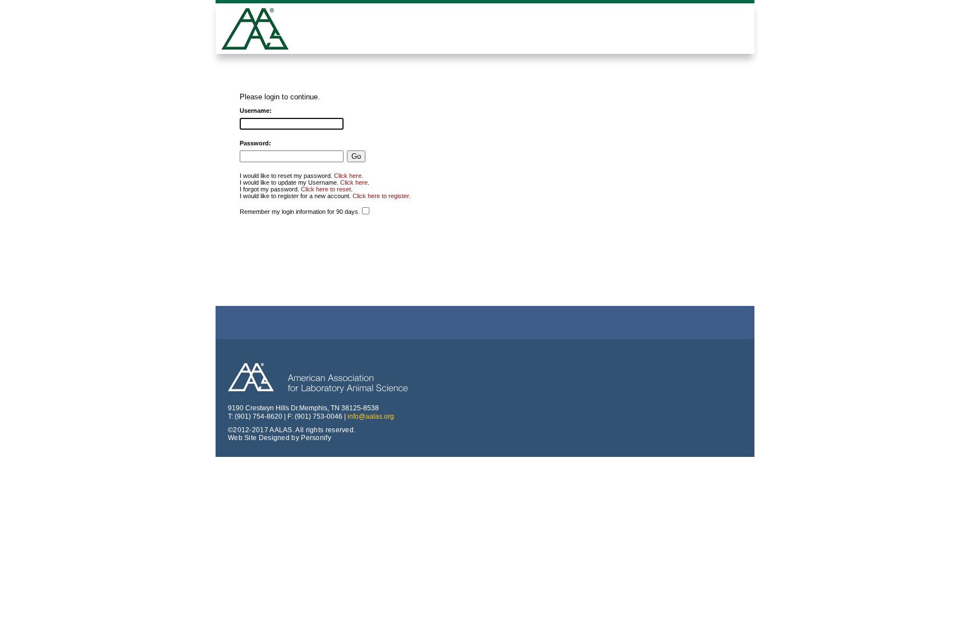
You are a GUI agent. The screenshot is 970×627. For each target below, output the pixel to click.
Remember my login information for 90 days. (300, 211)
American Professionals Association (263, 30)
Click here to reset (326, 189)
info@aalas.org (370, 416)
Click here (348, 175)
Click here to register (381, 196)
